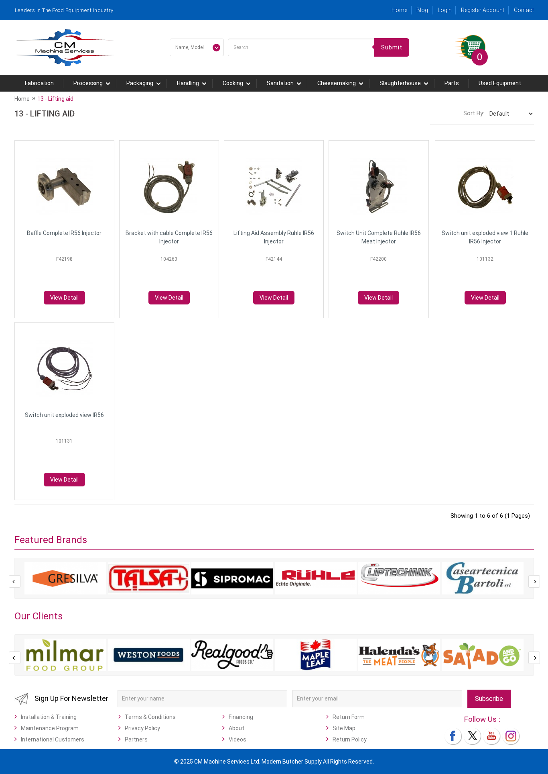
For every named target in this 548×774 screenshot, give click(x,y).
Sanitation (280, 83)
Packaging (139, 83)
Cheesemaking (336, 83)
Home (399, 10)
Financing (241, 717)
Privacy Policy (142, 728)
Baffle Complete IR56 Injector (64, 233)
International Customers (52, 739)
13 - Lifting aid (55, 99)
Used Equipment (500, 83)
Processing (88, 83)
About (236, 728)
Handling (188, 83)
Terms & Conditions (150, 717)
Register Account (482, 10)
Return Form (349, 717)
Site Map (344, 728)
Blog (422, 10)
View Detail (64, 297)
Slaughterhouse (400, 83)
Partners (136, 739)
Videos (237, 739)
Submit (391, 47)
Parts (451, 83)
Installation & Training (49, 717)
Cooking (233, 83)
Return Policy (350, 739)
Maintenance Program (50, 728)
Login (445, 10)
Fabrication (39, 83)
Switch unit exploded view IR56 (64, 415)
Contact (524, 10)
